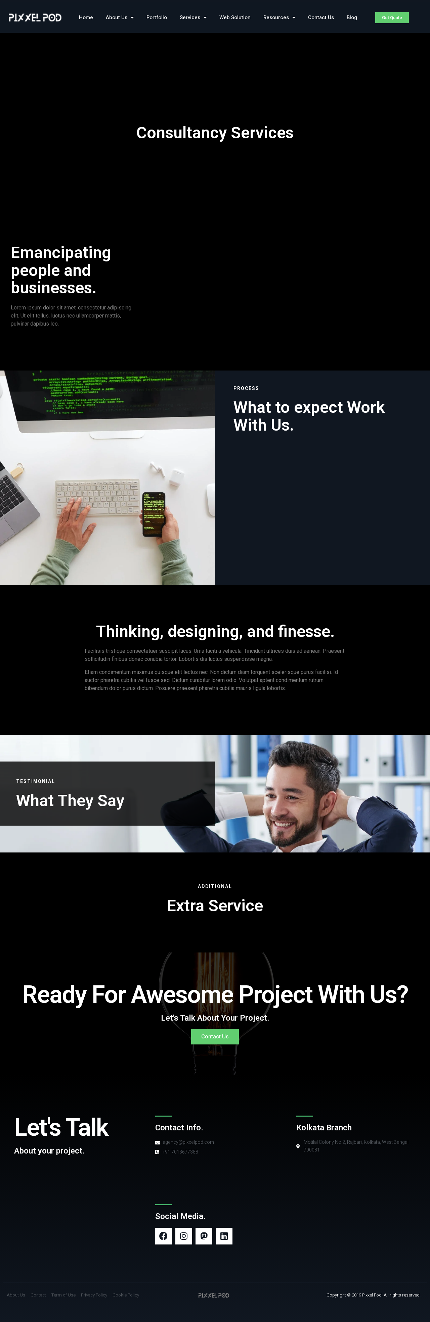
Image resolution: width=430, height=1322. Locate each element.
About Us (116, 17)
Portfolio (156, 17)
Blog (352, 17)
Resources (276, 17)
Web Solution (235, 17)
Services (190, 17)
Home (86, 17)
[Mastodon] (204, 1236)
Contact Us (321, 17)
